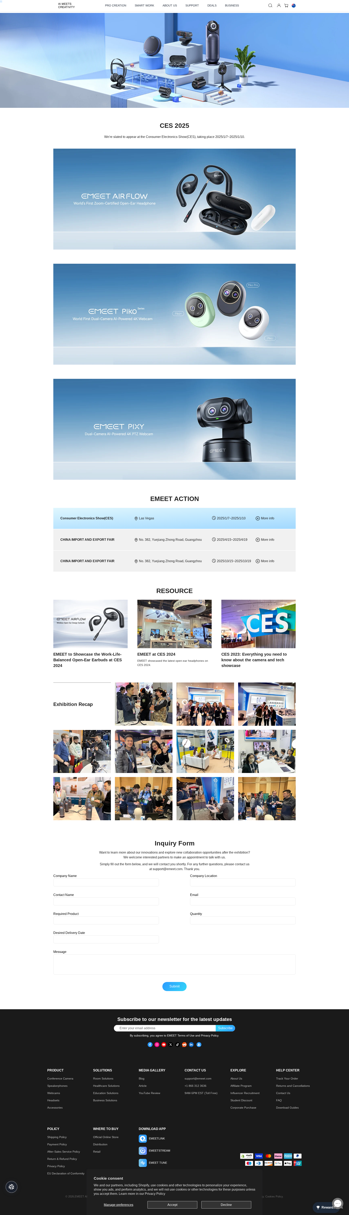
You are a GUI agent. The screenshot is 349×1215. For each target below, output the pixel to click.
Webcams (53, 1093)
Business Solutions (105, 1100)
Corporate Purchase (243, 1107)
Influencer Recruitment (245, 1093)
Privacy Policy (155, 1193)
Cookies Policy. (274, 1196)
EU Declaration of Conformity (65, 1173)
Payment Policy (57, 1144)
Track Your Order (287, 1078)
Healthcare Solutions (106, 1085)
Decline (226, 1205)
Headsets (53, 1100)
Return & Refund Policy (62, 1158)
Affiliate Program (241, 1085)
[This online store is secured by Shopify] (246, 1156)
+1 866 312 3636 (195, 1085)
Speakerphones (57, 1085)
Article (143, 1085)
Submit (174, 986)
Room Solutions (103, 1078)
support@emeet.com (167, 869)
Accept (172, 1205)
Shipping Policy (57, 1137)
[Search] (270, 5)
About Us (236, 1078)
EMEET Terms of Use (180, 1035)
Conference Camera (60, 1078)
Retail (96, 1151)
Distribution (100, 1144)
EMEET (79, 1196)
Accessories (55, 1107)
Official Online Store (106, 1137)
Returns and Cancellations (293, 1085)
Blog (141, 1078)
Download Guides (287, 1107)
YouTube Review (149, 1093)
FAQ (279, 1100)
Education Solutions (105, 1093)
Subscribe (225, 1028)
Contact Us (283, 1093)
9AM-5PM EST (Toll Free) (201, 1093)
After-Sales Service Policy (63, 1151)
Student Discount (241, 1100)
